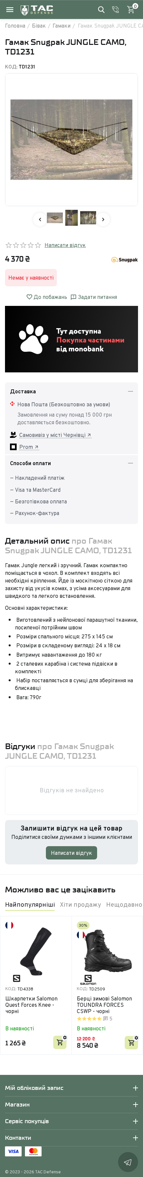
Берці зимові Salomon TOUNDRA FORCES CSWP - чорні (104, 1005)
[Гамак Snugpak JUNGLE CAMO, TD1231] (71, 139)
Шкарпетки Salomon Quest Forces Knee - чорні (31, 1005)
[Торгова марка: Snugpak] (124, 259)
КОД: (11, 66)
